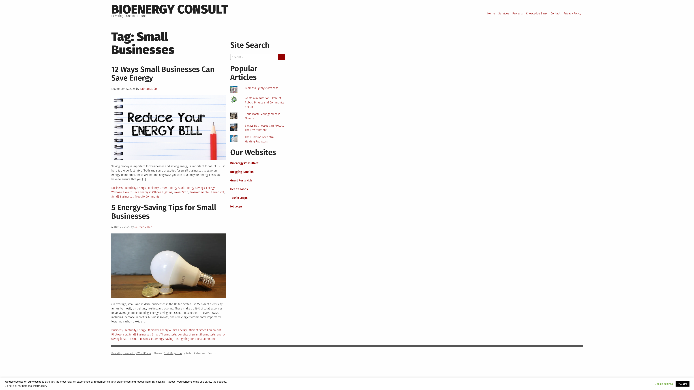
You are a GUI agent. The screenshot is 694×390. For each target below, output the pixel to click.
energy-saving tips (166, 339)
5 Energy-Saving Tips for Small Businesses (163, 212)
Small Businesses (122, 196)
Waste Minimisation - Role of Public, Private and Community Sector (264, 102)
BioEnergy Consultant (244, 163)
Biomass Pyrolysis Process (261, 88)
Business (117, 188)
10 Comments (150, 196)
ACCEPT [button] (682, 383)
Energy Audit (177, 188)
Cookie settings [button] (664, 383)
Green (164, 188)
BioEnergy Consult (169, 9)
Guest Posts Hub (241, 180)
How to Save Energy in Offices (142, 192)
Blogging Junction (242, 172)
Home (491, 13)
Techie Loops (239, 198)
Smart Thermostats (164, 334)
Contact (555, 13)
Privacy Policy (572, 13)
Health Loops (239, 189)
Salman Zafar (148, 88)
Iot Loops (236, 206)
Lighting (167, 192)
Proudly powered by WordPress (131, 353)
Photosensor (119, 334)
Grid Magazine (173, 353)
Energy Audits (168, 330)
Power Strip (181, 192)
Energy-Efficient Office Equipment (199, 330)
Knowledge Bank (536, 13)
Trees (138, 196)
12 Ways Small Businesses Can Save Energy (162, 74)
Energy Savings (195, 188)
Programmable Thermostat (206, 192)
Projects (517, 13)
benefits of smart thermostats (196, 334)
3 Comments (208, 339)
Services (503, 13)
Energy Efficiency (147, 188)
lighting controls (190, 339)
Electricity (130, 188)
